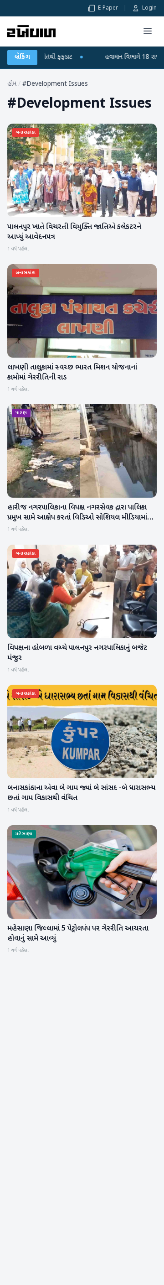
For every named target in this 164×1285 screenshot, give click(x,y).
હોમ (11, 84)
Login (149, 8)
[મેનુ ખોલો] (147, 31)
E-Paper (108, 8)
